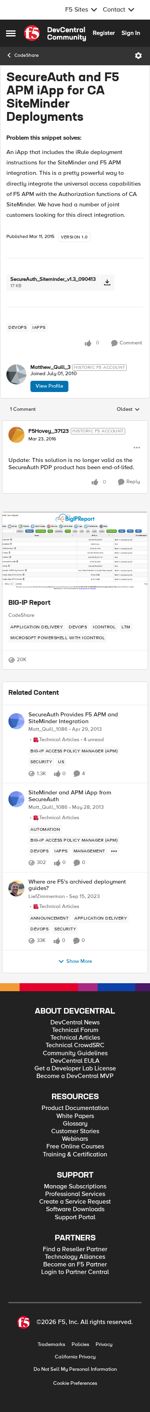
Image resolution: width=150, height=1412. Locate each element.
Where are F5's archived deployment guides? (77, 885)
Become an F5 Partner (75, 1264)
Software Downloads (75, 1209)
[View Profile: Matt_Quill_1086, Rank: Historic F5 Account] (16, 721)
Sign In (131, 32)
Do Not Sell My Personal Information (75, 1369)
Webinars (75, 1139)
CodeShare (26, 55)
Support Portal (75, 1217)
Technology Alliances (75, 1257)
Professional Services (75, 1194)
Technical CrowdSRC (75, 1045)
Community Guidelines (75, 1053)
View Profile (49, 386)
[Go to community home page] (55, 33)
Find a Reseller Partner (75, 1249)
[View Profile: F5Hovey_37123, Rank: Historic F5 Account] (16, 435)
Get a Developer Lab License (75, 1068)
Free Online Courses (75, 1146)
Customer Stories (75, 1131)
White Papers (75, 1116)
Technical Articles (75, 1038)
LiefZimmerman (46, 897)
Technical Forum (75, 1030)
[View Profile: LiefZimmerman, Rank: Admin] (16, 888)
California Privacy (75, 1357)
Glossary (75, 1124)
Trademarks (51, 1345)
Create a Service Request (75, 1202)
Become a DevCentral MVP (75, 1076)
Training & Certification (75, 1154)
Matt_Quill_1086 (48, 729)
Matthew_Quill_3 (50, 367)
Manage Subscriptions (75, 1186)
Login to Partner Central (75, 1272)
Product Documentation (75, 1108)
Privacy (104, 1345)
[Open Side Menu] (11, 33)
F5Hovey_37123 (48, 431)
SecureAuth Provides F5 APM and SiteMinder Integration (73, 717)
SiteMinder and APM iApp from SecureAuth (69, 795)
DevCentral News (75, 1022)
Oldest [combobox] (128, 409)
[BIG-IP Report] (75, 552)
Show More (79, 961)
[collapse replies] (75, 424)
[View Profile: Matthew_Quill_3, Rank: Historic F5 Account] (16, 374)
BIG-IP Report (29, 603)
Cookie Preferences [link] (75, 1383)
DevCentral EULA (75, 1061)
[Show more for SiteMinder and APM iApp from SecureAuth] (114, 851)
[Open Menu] (138, 55)
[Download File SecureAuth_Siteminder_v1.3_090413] (107, 282)
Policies (80, 1345)
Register (104, 32)
